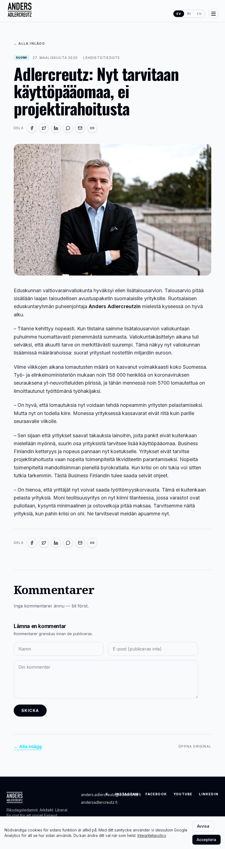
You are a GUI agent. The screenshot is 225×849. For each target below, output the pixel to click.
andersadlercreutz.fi (99, 802)
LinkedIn (208, 794)
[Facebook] (32, 128)
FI (189, 14)
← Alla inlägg (29, 43)
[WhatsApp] (68, 128)
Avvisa (203, 826)
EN (199, 14)
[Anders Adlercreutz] (20, 10)
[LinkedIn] (56, 128)
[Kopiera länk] (92, 128)
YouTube (182, 794)
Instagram (127, 794)
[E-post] (80, 128)
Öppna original (194, 746)
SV (178, 14)
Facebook (156, 794)
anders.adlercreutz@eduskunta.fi (111, 794)
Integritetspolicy (151, 835)
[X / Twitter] (44, 128)
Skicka (30, 710)
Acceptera (206, 839)
